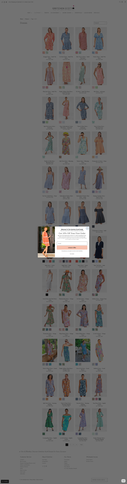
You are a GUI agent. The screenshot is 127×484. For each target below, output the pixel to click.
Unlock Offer (72, 247)
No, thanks (72, 254)
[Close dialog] (87, 228)
